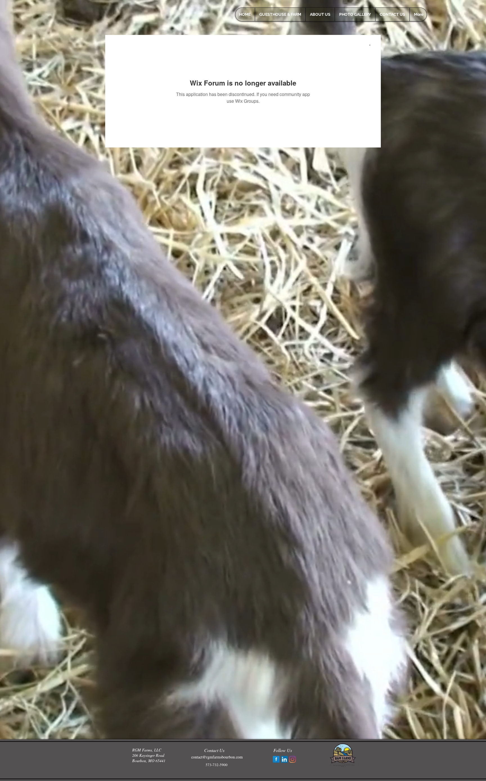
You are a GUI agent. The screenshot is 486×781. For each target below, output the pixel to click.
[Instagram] (292, 759)
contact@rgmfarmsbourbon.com (217, 757)
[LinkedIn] (284, 759)
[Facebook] (276, 759)
